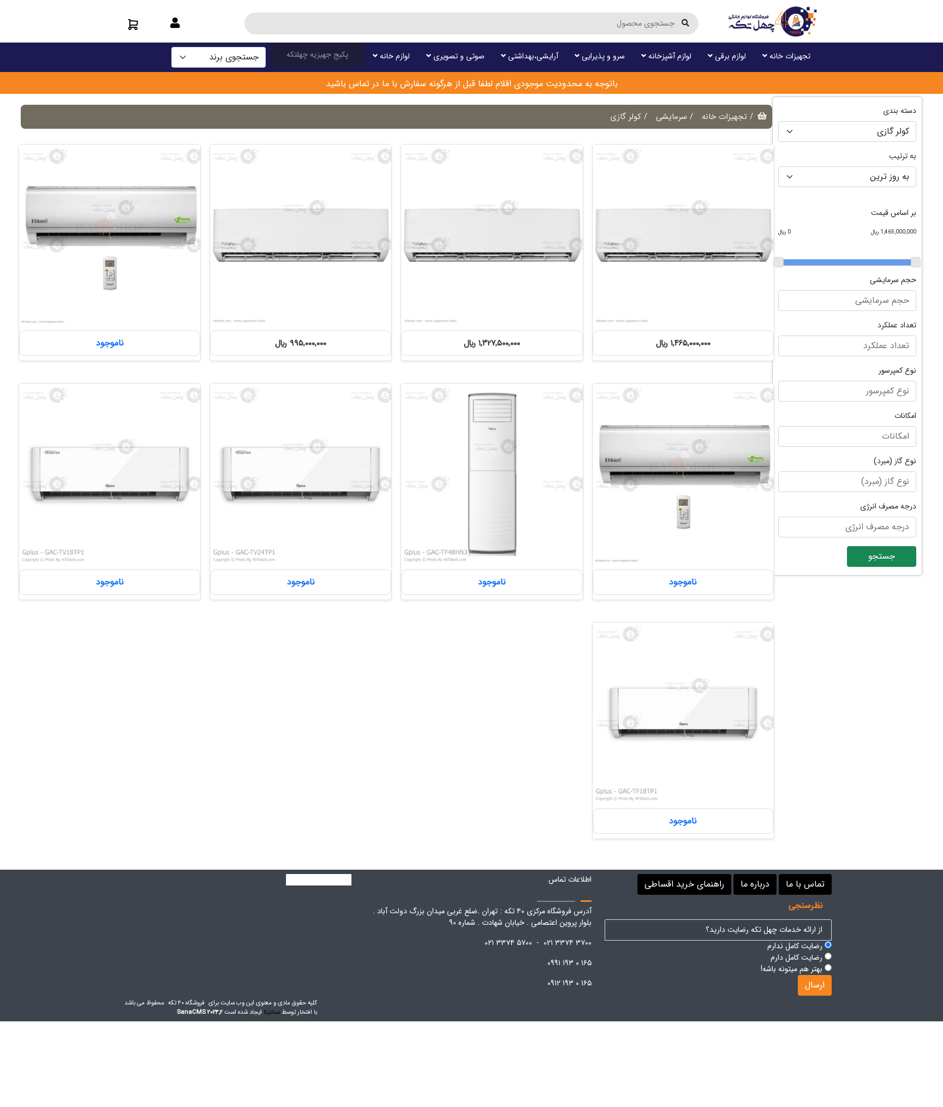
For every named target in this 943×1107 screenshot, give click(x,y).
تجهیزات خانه (788, 56)
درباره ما (755, 884)
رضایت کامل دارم (798, 958)
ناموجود (110, 343)
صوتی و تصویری (458, 56)
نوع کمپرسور (897, 370)
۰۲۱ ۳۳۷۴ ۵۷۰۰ (508, 943)
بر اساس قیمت (893, 213)
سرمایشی (671, 116)
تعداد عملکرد (897, 325)
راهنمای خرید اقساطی (684, 884)
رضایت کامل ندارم (796, 946)
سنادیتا (272, 1012)
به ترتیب (902, 156)
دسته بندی (899, 111)
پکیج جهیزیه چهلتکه (317, 55)
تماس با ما (805, 884)
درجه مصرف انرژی (888, 506)
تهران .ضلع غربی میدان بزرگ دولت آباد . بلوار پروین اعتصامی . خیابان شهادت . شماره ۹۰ (482, 917)
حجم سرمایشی (893, 280)
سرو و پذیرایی (602, 56)
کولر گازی (625, 116)
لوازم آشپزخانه (668, 56)
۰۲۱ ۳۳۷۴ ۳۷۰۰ (568, 943)
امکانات (905, 416)
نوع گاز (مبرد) (895, 461)
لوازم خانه (394, 56)
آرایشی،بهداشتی (532, 56)
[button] (175, 24)
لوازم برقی (729, 56)
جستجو (881, 556)
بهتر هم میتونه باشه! (793, 969)
